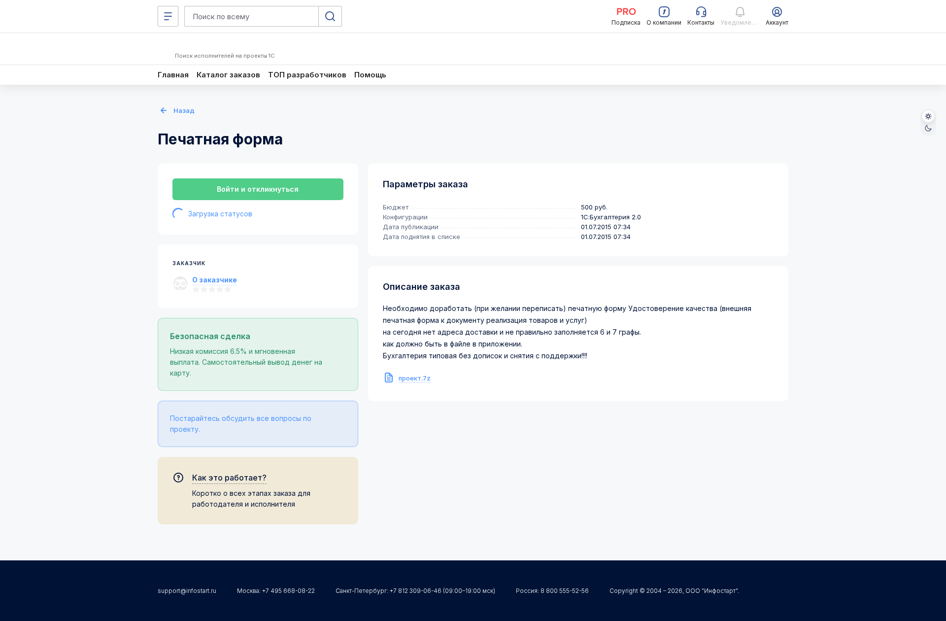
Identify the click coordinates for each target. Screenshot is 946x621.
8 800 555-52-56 (565, 590)
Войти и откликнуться (258, 189)
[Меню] (168, 16)
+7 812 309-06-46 (415, 590)
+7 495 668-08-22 (288, 590)
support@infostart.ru (187, 590)
